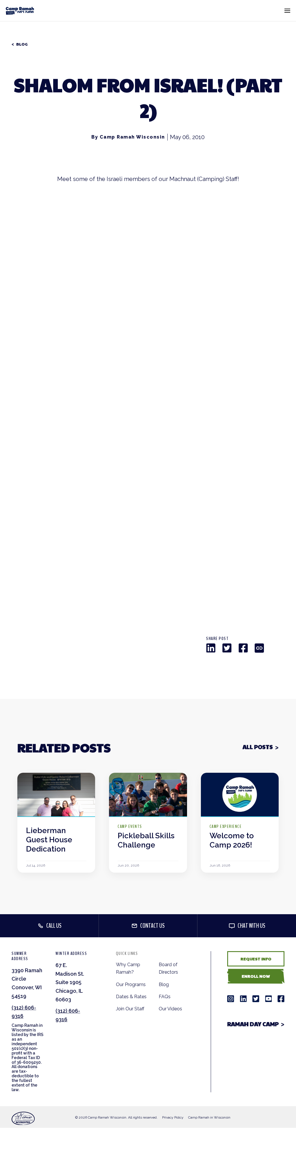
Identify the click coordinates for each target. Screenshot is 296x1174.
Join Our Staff (130, 1008)
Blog (22, 44)
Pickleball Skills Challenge (146, 840)
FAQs (165, 996)
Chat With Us (251, 925)
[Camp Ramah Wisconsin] (20, 10)
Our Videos (170, 1008)
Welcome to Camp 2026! (232, 840)
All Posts (258, 747)
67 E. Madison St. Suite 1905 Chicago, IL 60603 (70, 982)
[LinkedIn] (210, 648)
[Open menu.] (287, 11)
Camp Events (130, 826)
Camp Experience (226, 826)
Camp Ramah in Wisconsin (209, 1117)
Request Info (255, 959)
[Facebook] (243, 648)
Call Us (54, 925)
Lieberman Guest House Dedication (49, 839)
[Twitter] (227, 648)
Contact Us (152, 925)
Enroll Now (256, 976)
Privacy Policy (173, 1117)
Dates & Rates (131, 996)
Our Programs (131, 984)
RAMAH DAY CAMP (253, 1024)
